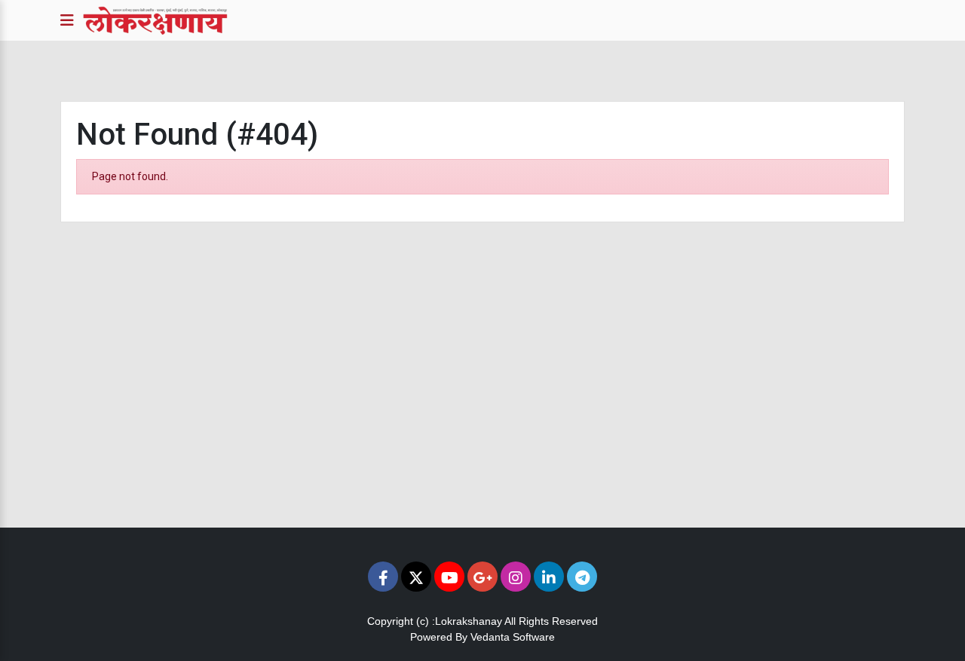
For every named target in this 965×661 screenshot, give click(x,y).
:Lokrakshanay (467, 621)
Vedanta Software (512, 637)
